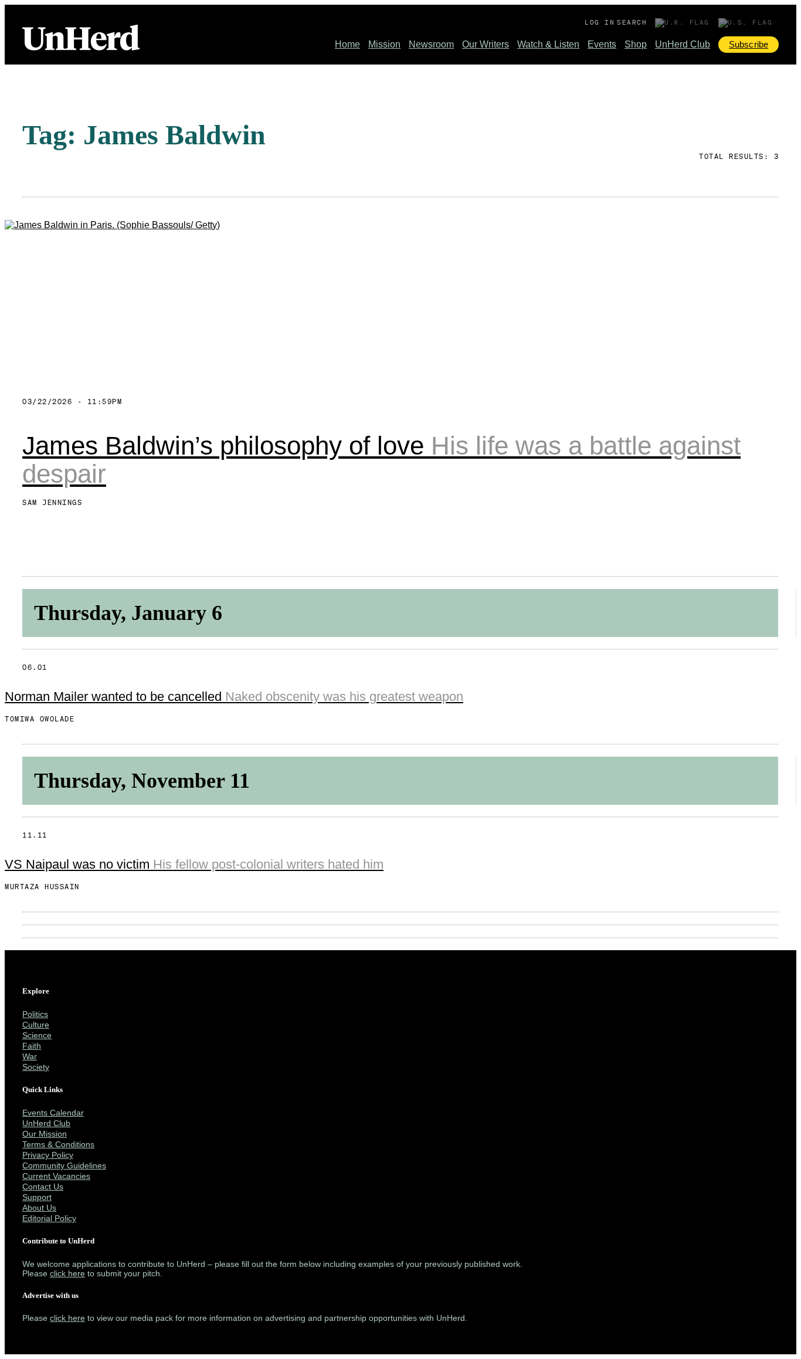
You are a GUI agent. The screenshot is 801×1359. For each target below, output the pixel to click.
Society (35, 1067)
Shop (635, 44)
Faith (31, 1045)
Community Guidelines (64, 1165)
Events (602, 44)
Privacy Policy (47, 1155)
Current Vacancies (56, 1176)
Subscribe (748, 44)
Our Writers (485, 44)
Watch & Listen (548, 44)
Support (37, 1197)
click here (67, 1273)
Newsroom (431, 44)
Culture (35, 1024)
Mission (384, 44)
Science (37, 1035)
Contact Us (42, 1186)
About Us (39, 1207)
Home (347, 44)
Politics (35, 1014)
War (29, 1056)
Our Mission (44, 1133)
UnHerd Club (682, 44)
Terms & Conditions (58, 1144)
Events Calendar (53, 1112)
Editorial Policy (49, 1218)
